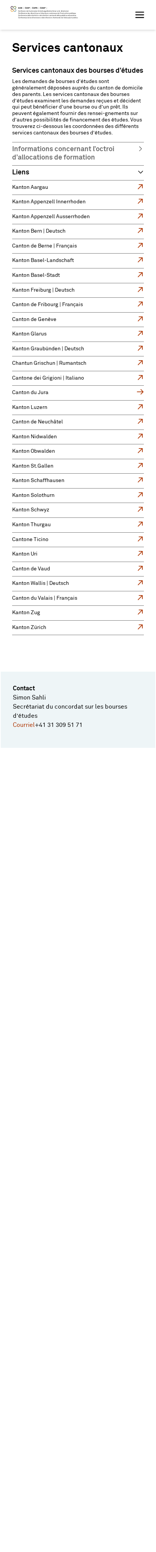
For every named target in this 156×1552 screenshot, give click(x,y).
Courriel (24, 725)
